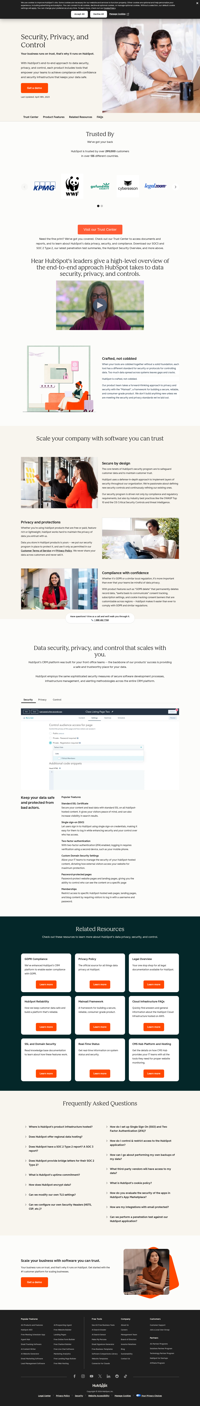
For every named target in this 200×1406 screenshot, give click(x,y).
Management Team (129, 1335)
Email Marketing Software (32, 1359)
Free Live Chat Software (64, 1349)
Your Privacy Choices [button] (151, 1396)
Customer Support (157, 1325)
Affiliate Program (157, 1363)
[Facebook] (74, 1377)
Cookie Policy (109, 8)
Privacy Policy (63, 1396)
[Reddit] (117, 1377)
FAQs (100, 117)
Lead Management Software (33, 1363)
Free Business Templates (102, 1349)
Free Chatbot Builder (62, 1344)
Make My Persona (99, 1339)
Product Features (53, 117)
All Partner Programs (159, 1344)
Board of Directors (128, 1339)
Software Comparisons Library (105, 1354)
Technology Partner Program (162, 1353)
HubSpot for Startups (159, 1358)
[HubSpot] (100, 1385)
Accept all (79, 14)
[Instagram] (83, 1377)
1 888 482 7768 (101, 620)
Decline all (98, 14)
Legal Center (44, 1396)
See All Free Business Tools (103, 1325)
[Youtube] (91, 1377)
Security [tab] (28, 699)
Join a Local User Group (160, 1330)
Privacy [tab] (42, 699)
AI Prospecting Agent (63, 1325)
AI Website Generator (30, 1354)
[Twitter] (100, 1377)
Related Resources (80, 117)
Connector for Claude (101, 1363)
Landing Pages (60, 1335)
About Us (125, 1325)
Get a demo (34, 88)
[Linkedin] (108, 1377)
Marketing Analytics (62, 1354)
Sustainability (127, 1354)
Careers (124, 1330)
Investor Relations (128, 1344)
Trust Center (30, 117)
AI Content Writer (28, 1349)
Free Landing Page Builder (65, 1359)
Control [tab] (57, 699)
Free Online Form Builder (64, 1339)
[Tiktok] (125, 1377)
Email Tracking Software (31, 1344)
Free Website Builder (62, 1330)
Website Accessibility (98, 1396)
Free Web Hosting (61, 1363)
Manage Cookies (117, 14)
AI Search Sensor (99, 1335)
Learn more (46, 984)
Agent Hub (25, 1339)
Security (79, 1396)
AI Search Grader (99, 1330)
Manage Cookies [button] (123, 1396)
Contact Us (125, 1359)
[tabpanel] (100, 805)
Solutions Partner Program (161, 1349)
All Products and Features (32, 1325)
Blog (123, 1349)
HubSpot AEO (27, 1330)
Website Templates (100, 1359)
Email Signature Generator (103, 1344)
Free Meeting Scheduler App (33, 1335)
